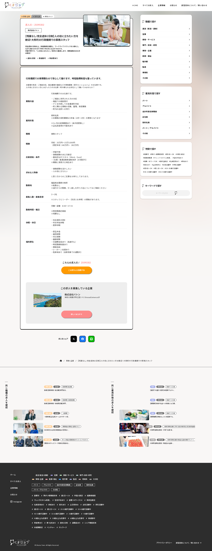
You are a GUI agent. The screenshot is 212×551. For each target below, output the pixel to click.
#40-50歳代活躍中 (165, 172)
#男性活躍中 (176, 165)
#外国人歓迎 (180, 154)
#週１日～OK (158, 168)
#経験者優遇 (147, 158)
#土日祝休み (156, 165)
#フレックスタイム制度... (162, 158)
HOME (135, 5)
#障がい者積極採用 (157, 154)
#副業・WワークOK (150, 161)
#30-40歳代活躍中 (150, 172)
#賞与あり (146, 165)
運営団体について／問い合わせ (194, 5)
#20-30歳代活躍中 (172, 168)
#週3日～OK (147, 168)
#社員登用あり (174, 161)
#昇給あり (184, 161)
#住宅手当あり (178, 158)
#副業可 (146, 154)
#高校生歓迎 (163, 161)
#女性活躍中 (166, 165)
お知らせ (173, 5)
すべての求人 (148, 5)
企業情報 (162, 5)
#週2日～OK (169, 154)
